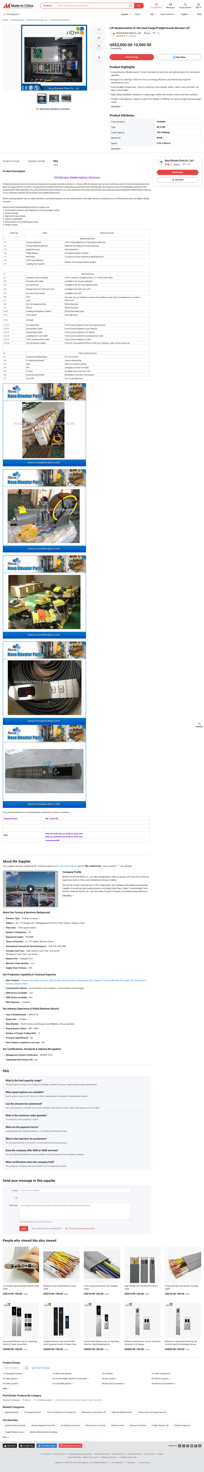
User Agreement (117, 1462)
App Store (10, 1445)
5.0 (168, 164)
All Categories (12, 14)
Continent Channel (134, 1454)
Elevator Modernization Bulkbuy (43, 1432)
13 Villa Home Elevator (62, 1373)
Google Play (26, 1445)
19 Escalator (107, 1373)
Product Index (149, 1454)
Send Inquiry (132, 57)
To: (17, 1198)
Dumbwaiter (82, 980)
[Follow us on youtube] (191, 1445)
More (5, 1437)
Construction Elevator (60, 20)
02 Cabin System (10, 1378)
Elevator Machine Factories (43, 1425)
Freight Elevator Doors (14, 1432)
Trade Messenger (47, 1445)
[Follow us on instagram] (187, 1445)
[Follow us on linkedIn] (199, 1445)
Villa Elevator (55, 980)
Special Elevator (12, 1412)
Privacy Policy (144, 1462)
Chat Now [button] (181, 57)
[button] (130, 5)
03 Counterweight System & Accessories (69, 1378)
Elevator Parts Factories (15, 1425)
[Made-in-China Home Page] (18, 6)
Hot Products (46, 1454)
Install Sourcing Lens (72, 1445)
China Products (59, 1454)
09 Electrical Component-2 (163, 1383)
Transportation (17, 20)
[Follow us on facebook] (179, 1445)
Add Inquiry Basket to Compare (54, 108)
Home (5, 20)
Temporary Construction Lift (93, 1412)
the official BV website (66, 866)
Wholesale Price (118, 1454)
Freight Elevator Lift (160, 1425)
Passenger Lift (126, 980)
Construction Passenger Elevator (152, 1412)
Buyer (137, 14)
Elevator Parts (20, 983)
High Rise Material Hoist (122, 1412)
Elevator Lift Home (138, 1425)
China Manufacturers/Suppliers (80, 1454)
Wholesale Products (102, 1454)
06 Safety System (10, 1383)
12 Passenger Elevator (12, 1373)
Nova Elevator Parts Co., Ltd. (128, 32)
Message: (14, 1205)
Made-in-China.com (90, 1457)
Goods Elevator (69, 980)
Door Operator (95, 980)
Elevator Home (117, 1425)
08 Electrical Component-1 (113, 1383)
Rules (199, 14)
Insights (160, 1454)
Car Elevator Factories (70, 1425)
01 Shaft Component (161, 1373)
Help (152, 14)
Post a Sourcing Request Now (80, 1228)
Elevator (25, 980)
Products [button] (47, 5)
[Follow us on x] (183, 1445)
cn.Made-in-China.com (128, 1457)
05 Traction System (160, 1378)
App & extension (167, 14)
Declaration (131, 1462)
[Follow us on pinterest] (195, 1445)
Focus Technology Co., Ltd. (82, 1462)
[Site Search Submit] (139, 5)
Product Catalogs (42, 1367)
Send (24, 1228)
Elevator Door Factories (95, 1425)
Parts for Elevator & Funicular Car (61, 1412)
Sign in (198, 7)
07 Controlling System (61, 1383)
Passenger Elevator (39, 980)
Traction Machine (111, 980)
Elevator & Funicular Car (37, 20)
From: (15, 1190)
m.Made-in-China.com (108, 1457)
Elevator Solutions (182, 1425)
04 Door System (109, 1378)
